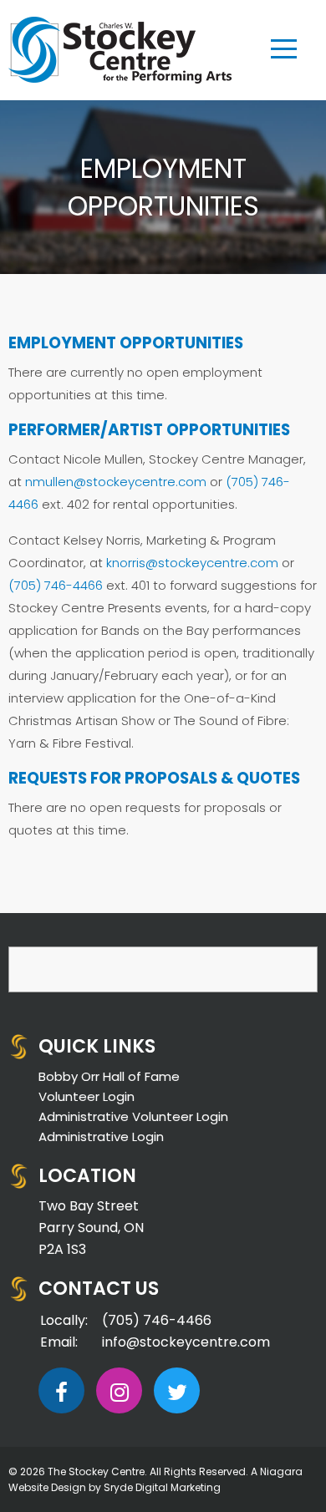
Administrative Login (101, 1136)
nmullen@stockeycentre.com (115, 481)
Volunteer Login (86, 1096)
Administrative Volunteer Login (133, 1116)
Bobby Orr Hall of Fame (109, 1076)
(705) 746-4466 (55, 585)
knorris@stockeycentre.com (192, 562)
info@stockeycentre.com (186, 1342)
